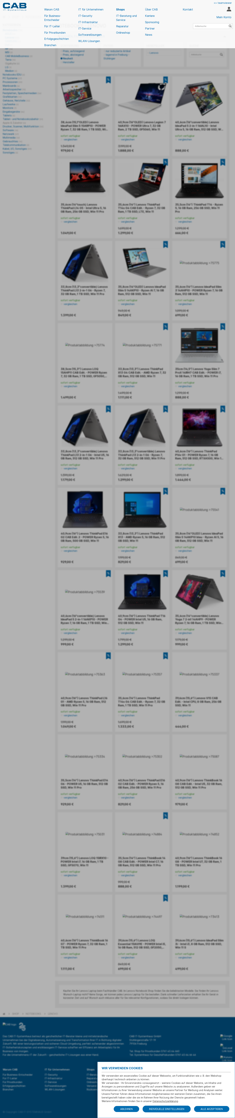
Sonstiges (10, 152)
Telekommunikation (16, 144)
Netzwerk (11, 133)
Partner (150, 28)
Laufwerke (11, 104)
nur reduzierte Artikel (118, 51)
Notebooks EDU (14, 74)
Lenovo (154, 52)
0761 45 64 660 (170, 1051)
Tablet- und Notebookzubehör (23, 119)
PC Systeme (12, 78)
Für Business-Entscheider (52, 18)
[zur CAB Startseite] (14, 7)
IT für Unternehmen (90, 9)
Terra (10, 59)
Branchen (50, 45)
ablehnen (126, 1109)
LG (8, 67)
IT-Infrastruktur (88, 22)
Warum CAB (51, 9)
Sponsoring (152, 22)
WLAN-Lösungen (89, 41)
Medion (11, 70)
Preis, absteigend (73, 54)
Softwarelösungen (90, 34)
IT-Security (85, 16)
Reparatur (122, 26)
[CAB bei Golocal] (226, 1048)
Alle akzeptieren (212, 1109)
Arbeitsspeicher (14, 89)
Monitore (9, 107)
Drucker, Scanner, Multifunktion (23, 126)
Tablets (9, 115)
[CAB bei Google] (226, 1037)
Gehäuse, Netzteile (16, 100)
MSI (9, 52)
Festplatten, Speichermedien (22, 93)
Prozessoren (12, 81)
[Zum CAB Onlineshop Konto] (229, 9)
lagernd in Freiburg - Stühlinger (117, 56)
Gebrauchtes (12, 141)
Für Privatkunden (55, 32)
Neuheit (68, 58)
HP (9, 48)
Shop (15, 1013)
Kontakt (188, 9)
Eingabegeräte (13, 111)
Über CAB (151, 9)
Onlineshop (123, 32)
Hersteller (68, 62)
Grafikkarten (12, 96)
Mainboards (11, 85)
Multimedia (11, 137)
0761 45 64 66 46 (185, 1054)
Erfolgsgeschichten (56, 38)
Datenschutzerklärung (165, 1101)
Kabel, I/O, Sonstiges (17, 148)
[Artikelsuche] (231, 26)
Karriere (150, 16)
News (148, 34)
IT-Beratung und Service (126, 18)
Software (10, 130)
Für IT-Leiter (52, 26)
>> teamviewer (223, 2)
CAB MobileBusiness (18, 56)
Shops (120, 9)
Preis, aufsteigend (73, 51)
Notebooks (33, 1013)
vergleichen (70, 139)
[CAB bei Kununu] (226, 1059)
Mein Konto (223, 17)
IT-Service (84, 28)
